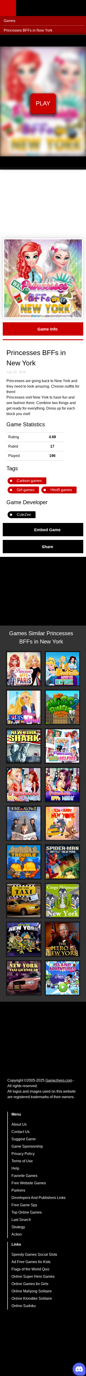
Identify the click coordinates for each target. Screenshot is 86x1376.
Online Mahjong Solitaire (31, 1291)
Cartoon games (29, 481)
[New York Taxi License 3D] (23, 978)
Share (47, 546)
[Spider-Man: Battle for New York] (62, 861)
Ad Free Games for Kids (30, 1262)
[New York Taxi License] (23, 900)
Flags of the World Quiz (30, 1269)
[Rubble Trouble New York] (23, 861)
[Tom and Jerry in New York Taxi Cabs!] (62, 823)
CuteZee (24, 515)
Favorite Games (24, 1176)
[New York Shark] (23, 745)
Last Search (21, 1220)
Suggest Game (23, 1139)
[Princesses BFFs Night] (62, 784)
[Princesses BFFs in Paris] (23, 668)
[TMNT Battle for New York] (23, 939)
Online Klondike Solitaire (31, 1298)
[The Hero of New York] (62, 939)
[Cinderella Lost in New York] (62, 668)
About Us (19, 1124)
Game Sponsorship (27, 1146)
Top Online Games (26, 1212)
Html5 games (61, 490)
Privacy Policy (23, 1154)
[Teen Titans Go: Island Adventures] (62, 978)
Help (15, 1168)
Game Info (47, 329)
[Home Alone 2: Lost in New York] (23, 823)
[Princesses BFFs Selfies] (62, 745)
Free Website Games (28, 1183)
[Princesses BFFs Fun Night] (23, 784)
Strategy (18, 1227)
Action (16, 1234)
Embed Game (47, 529)
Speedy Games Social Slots (34, 1254)
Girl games (25, 490)
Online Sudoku (23, 1306)
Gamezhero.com (58, 1080)
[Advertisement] (43, 204)
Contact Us (20, 1132)
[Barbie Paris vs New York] (23, 707)
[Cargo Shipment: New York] (62, 900)
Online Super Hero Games (33, 1276)
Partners (18, 1190)
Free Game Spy (24, 1205)
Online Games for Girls (29, 1284)
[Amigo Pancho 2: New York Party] (62, 707)
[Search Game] (78, 9)
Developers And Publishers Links (38, 1198)
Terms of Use (22, 1161)
